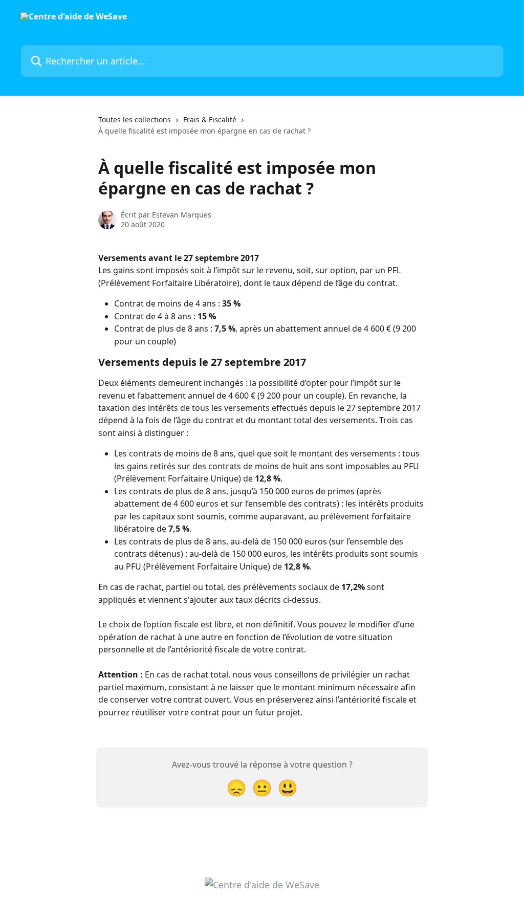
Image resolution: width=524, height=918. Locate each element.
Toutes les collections (134, 119)
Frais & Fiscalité (209, 119)
